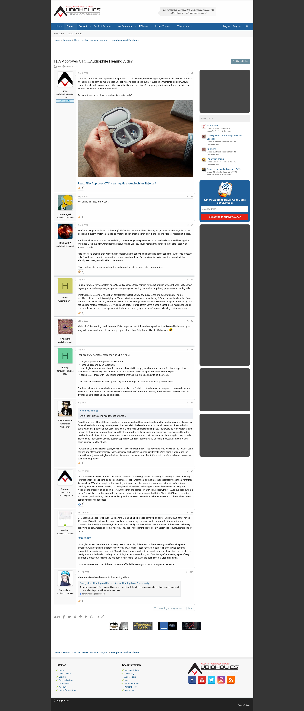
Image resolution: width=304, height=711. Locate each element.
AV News (143, 26)
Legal (126, 680)
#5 (192, 321)
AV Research (125, 26)
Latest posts (207, 118)
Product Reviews (102, 26)
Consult (83, 26)
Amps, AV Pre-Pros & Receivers (219, 131)
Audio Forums (65, 674)
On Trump (211, 149)
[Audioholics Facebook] (192, 683)
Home (59, 26)
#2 (192, 196)
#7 (192, 402)
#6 (192, 349)
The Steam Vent (213, 144)
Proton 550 (212, 125)
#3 (192, 225)
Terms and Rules (131, 684)
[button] (90, 26)
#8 (192, 471)
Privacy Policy (130, 687)
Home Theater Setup (67, 690)
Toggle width (62, 700)
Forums (70, 26)
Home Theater (163, 26)
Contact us (129, 690)
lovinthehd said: (87, 410)
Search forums (74, 33)
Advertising (129, 674)
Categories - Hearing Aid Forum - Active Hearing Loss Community (114, 583)
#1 (192, 73)
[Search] (247, 26)
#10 (191, 572)
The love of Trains (215, 159)
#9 (192, 512)
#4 (192, 279)
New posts (59, 33)
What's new (183, 26)
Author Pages (130, 677)
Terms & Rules (244, 705)
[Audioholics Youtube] (202, 683)
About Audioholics (132, 670)
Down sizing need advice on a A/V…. (224, 169)
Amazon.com (84, 538)
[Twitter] (211, 683)
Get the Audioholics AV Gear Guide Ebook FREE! (225, 201)
